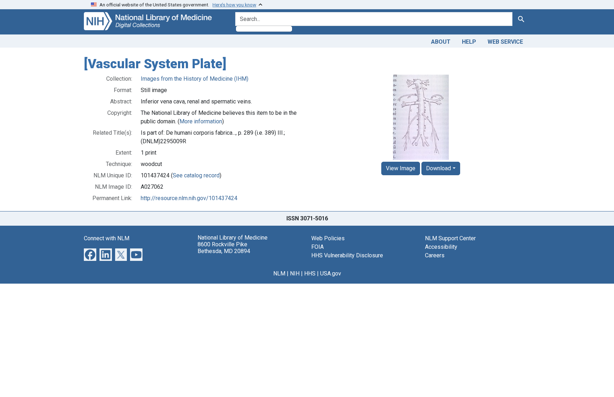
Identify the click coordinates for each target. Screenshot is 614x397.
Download (438, 168)
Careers (435, 255)
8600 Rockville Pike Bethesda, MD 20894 (224, 247)
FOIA (317, 246)
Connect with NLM (106, 238)
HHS (310, 273)
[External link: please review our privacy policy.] (90, 254)
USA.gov (330, 273)
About (441, 41)
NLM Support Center (450, 238)
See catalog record (196, 175)
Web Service (505, 41)
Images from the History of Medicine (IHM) (194, 78)
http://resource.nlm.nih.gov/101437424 (189, 198)
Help (469, 41)
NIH (295, 273)
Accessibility (441, 246)
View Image (400, 168)
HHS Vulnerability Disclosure (347, 255)
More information (200, 121)
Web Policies (328, 238)
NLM (279, 273)
